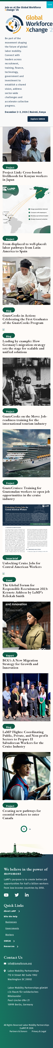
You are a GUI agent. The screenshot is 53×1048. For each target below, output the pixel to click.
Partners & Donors (18, 1031)
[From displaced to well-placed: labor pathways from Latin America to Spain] (26, 209)
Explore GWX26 (38, 119)
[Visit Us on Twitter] (17, 895)
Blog (8, 311)
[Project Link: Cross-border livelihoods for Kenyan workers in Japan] (26, 138)
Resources (9, 946)
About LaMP (10, 911)
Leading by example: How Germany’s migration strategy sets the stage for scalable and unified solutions (24, 346)
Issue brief (12, 558)
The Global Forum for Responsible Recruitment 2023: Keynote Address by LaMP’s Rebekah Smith (25, 590)
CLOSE (50, 5)
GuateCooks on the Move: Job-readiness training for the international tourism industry (25, 420)
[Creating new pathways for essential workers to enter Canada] (26, 776)
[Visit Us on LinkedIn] (27, 895)
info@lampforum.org (20, 963)
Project (10, 167)
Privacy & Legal (39, 1031)
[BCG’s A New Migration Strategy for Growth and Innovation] (26, 626)
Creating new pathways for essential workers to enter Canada (22, 814)
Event (9, 580)
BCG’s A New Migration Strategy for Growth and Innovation (20, 664)
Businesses (11, 922)
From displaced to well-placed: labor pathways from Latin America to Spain (25, 247)
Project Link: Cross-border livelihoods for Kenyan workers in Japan (25, 176)
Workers (9, 934)
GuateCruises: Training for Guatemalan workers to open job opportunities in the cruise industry (26, 493)
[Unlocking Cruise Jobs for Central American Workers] (26, 529)
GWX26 (7, 941)
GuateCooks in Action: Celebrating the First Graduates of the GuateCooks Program (25, 319)
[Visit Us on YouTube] (7, 895)
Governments (12, 928)
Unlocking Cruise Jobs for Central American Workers (22, 565)
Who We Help (10, 916)
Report (10, 655)
